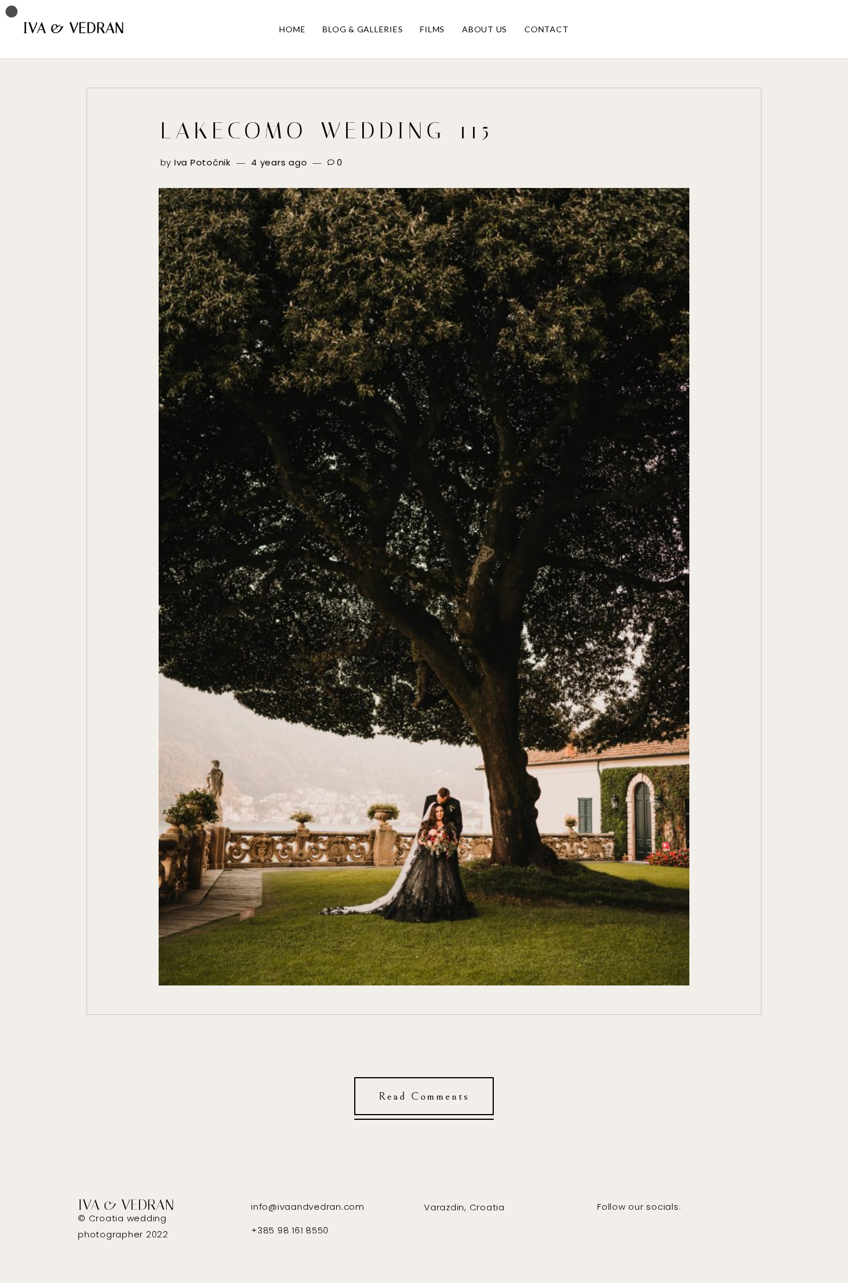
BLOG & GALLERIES (362, 29)
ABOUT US (484, 29)
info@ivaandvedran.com (308, 1207)
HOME (292, 29)
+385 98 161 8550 (290, 1230)
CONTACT (546, 29)
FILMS (432, 29)
